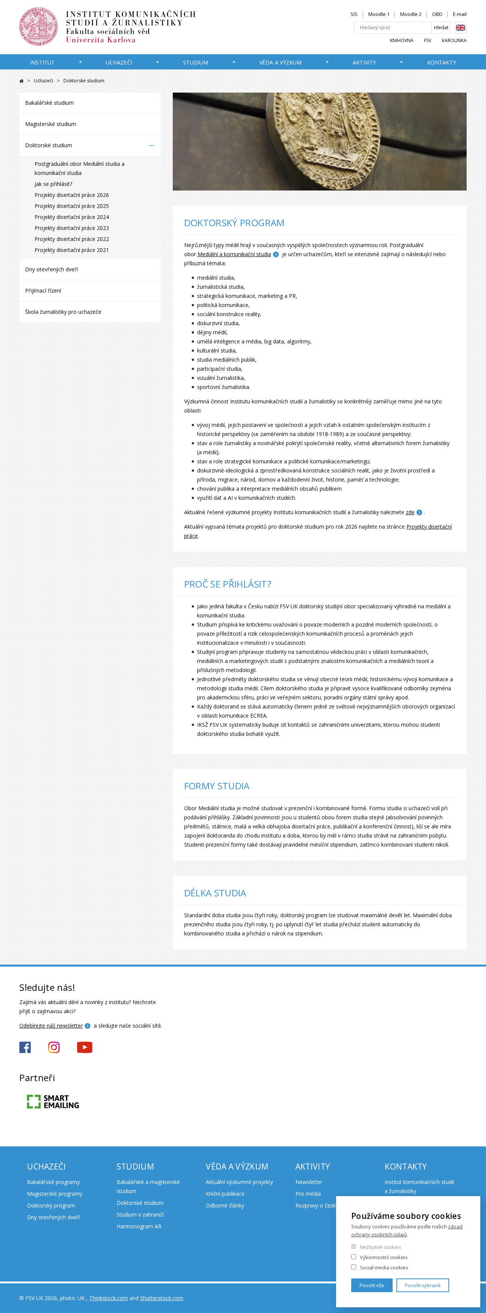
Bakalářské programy (53, 1181)
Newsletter (308, 1181)
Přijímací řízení (43, 290)
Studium (195, 62)
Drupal (21, 81)
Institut (42, 62)
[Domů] (123, 27)
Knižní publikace (225, 1193)
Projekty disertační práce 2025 (72, 205)
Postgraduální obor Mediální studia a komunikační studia (80, 168)
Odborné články (225, 1205)
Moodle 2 (410, 14)
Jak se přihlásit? (53, 183)
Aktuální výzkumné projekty (239, 1181)
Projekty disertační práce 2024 (72, 216)
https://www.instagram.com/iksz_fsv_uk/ (54, 1047)
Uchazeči (119, 62)
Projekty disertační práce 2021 (72, 249)
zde (410, 512)
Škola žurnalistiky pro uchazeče (63, 311)
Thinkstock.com (108, 1298)
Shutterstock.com (161, 1298)
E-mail (460, 14)
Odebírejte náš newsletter (51, 1025)
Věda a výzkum (280, 62)
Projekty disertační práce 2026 (72, 194)
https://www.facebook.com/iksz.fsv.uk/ (25, 1047)
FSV (427, 40)
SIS (354, 14)
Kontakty (441, 62)
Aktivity (364, 62)
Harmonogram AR (139, 1226)
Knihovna (401, 40)
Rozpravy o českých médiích (329, 1205)
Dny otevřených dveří (51, 269)
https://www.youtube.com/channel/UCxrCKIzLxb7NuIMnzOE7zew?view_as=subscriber (84, 1047)
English (460, 28)
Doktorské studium (48, 145)
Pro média (308, 1193)
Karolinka (454, 40)
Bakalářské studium (49, 102)
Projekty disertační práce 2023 (72, 227)
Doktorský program (51, 1205)
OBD (437, 14)
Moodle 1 (379, 14)
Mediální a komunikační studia (234, 254)
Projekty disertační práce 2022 (72, 238)
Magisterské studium (50, 124)
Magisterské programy (54, 1193)
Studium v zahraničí (140, 1214)
